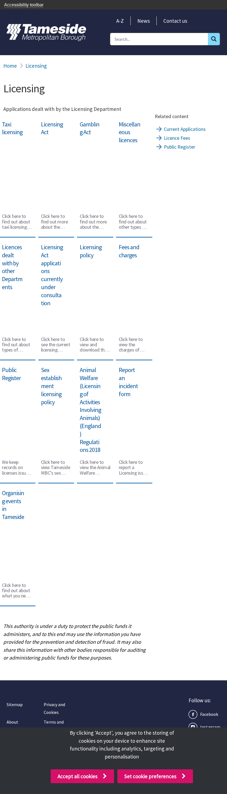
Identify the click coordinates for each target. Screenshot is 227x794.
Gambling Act (92, 121)
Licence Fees (177, 138)
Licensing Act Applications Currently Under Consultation (53, 260)
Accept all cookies (77, 776)
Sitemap (15, 704)
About (12, 722)
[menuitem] (120, 20)
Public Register (179, 147)
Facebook (209, 714)
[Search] (214, 39)
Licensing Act (53, 121)
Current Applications (185, 129)
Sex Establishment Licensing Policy (56, 375)
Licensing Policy (95, 244)
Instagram (210, 727)
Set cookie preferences (150, 776)
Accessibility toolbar (23, 4)
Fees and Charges (126, 248)
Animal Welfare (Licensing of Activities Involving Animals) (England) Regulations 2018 (94, 395)
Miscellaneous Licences (131, 125)
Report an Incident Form (132, 371)
